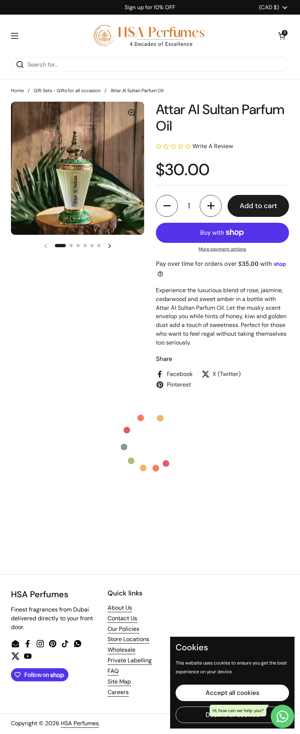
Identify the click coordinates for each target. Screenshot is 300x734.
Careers (118, 692)
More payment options (222, 249)
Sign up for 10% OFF (150, 7)
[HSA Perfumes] (148, 35)
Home (17, 90)
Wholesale (121, 650)
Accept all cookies (232, 693)
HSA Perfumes (80, 723)
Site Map (119, 681)
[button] (281, 36)
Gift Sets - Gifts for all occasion (67, 90)
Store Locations (128, 639)
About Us (120, 607)
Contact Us (122, 618)
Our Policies (123, 629)
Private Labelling (130, 660)
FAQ (113, 671)
